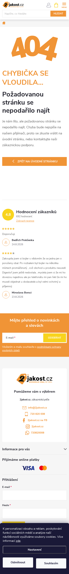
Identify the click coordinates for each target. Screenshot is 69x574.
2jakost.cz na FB (37, 420)
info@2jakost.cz (37, 407)
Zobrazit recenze (25, 221)
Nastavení (34, 550)
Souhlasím (51, 563)
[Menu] (64, 5)
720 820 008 (37, 414)
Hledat (58, 13)
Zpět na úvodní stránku (37, 161)
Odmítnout (18, 562)
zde (18, 541)
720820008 (37, 432)
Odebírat (54, 337)
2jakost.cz (37, 426)
